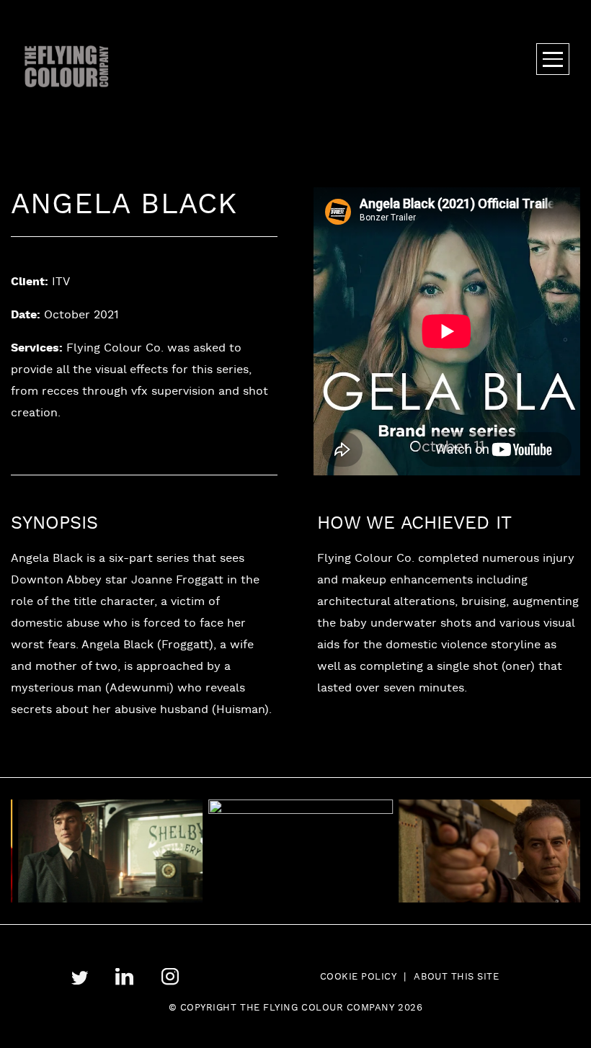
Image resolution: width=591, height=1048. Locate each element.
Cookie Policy (358, 977)
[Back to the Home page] (67, 66)
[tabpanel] (97, 851)
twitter (79, 978)
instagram (170, 976)
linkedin (124, 977)
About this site (456, 977)
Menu (553, 59)
